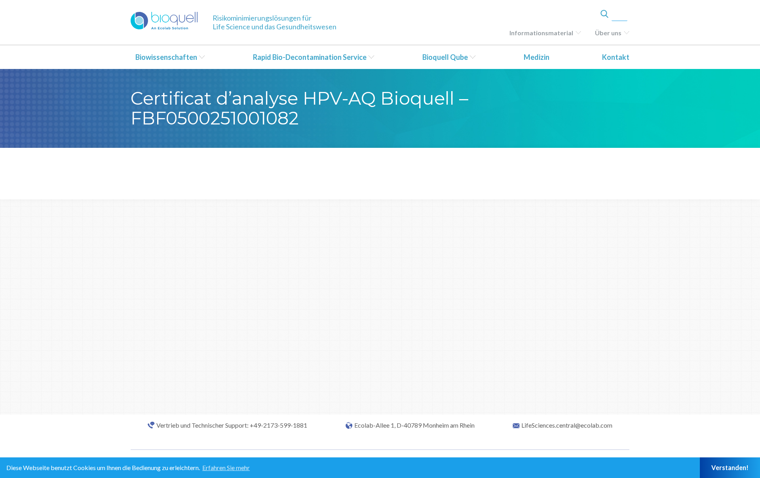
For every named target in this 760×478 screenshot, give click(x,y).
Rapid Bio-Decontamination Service (310, 57)
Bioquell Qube (445, 57)
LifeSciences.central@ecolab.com (566, 425)
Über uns (608, 32)
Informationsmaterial (541, 32)
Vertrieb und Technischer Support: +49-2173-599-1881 (231, 425)
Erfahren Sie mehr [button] (226, 467)
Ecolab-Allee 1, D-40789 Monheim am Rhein (414, 425)
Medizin (536, 57)
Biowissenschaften (166, 57)
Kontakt (615, 57)
